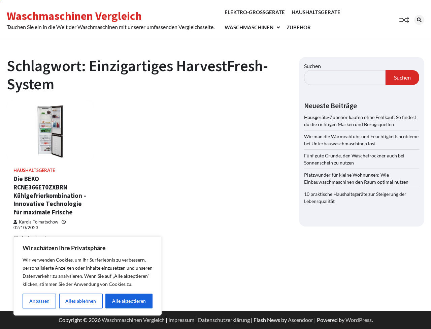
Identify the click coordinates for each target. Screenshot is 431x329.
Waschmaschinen (249, 27)
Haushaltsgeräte (316, 12)
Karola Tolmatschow (38, 222)
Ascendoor (300, 320)
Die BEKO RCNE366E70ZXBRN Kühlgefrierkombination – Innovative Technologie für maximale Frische (50, 195)
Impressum (181, 320)
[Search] (419, 20)
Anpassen (39, 301)
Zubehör (299, 27)
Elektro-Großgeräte (255, 12)
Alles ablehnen (80, 301)
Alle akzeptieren (129, 301)
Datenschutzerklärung (224, 320)
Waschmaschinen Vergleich (74, 16)
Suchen (312, 66)
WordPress (358, 320)
